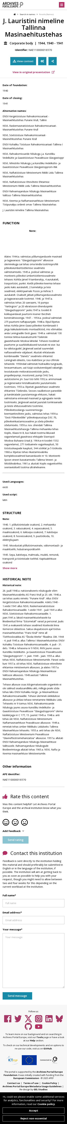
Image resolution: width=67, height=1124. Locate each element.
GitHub (47, 1048)
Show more (10, 568)
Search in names (27, 14)
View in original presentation (32, 72)
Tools (39, 1037)
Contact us (13, 1083)
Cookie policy (46, 1104)
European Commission (26, 1078)
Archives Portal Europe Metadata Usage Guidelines (32, 1086)
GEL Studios (40, 1089)
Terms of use (30, 1083)
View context (25, 61)
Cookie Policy (49, 1083)
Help (32, 1040)
